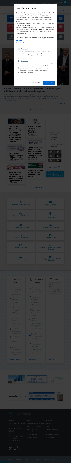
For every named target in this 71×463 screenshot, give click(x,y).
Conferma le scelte (34, 83)
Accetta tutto (49, 83)
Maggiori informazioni (20, 41)
